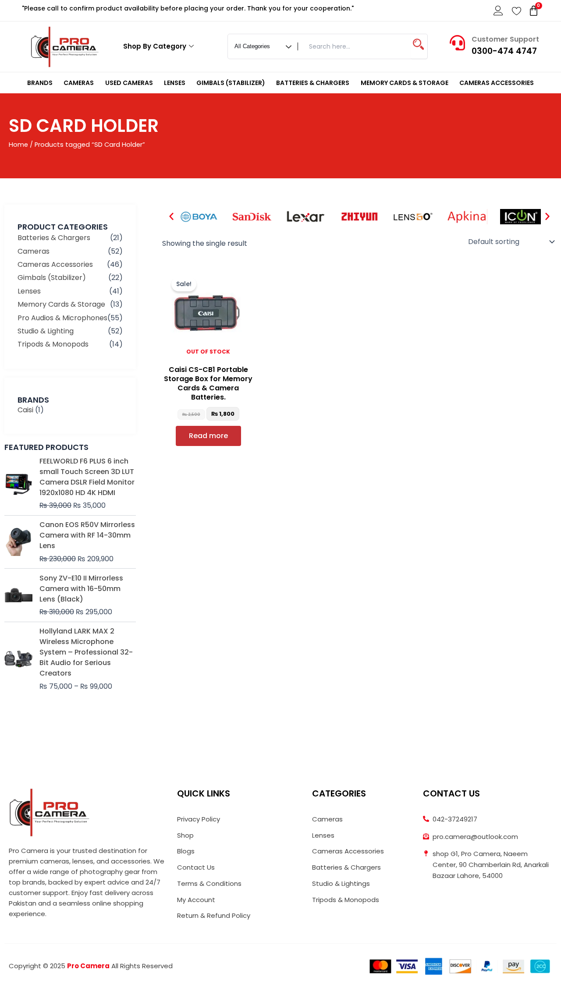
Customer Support (505, 39)
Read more (208, 436)
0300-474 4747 (504, 51)
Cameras (79, 82)
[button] (171, 216)
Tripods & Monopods (53, 344)
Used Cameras (129, 82)
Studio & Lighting (46, 331)
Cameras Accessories (496, 82)
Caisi (25, 410)
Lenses (174, 82)
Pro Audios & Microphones (62, 318)
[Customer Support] (457, 42)
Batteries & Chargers (312, 82)
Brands (40, 82)
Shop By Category (154, 46)
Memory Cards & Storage (404, 82)
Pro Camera (88, 965)
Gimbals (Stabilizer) (230, 82)
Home (18, 144)
